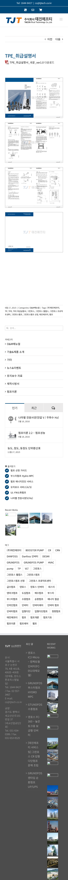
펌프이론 (12, 391)
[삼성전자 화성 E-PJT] (52, 743)
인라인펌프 (12, 605)
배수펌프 (39, 593)
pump (10, 568)
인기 (14, 408)
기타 (9, 360)
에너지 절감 (53, 599)
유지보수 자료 (14, 376)
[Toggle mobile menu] (61, 19)
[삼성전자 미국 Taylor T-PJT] (22, 518)
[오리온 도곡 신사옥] (46, 518)
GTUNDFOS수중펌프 (34, 706)
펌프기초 (47, 617)
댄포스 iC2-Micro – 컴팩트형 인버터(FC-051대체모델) (34, 664)
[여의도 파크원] (52, 826)
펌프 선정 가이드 (19, 470)
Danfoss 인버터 (30, 556)
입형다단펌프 (41, 611)
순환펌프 (39, 599)
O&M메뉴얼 (35, 307)
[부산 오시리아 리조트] (52, 779)
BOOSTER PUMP (35, 550)
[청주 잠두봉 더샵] (52, 814)
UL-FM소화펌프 (18, 492)
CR (49, 550)
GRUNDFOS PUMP (34, 562)
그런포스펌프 (16, 314)
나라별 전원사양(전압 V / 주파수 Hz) (38, 417)
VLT (27, 568)
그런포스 (30, 311)
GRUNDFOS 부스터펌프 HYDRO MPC (34, 690)
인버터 (25, 605)
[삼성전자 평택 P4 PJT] (10, 518)
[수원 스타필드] (52, 767)
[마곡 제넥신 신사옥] (10, 530)
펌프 (51, 314)
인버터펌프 (12, 611)
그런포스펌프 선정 (30, 314)
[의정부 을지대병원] (52, 838)
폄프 (35, 623)
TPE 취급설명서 (19, 311)
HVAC (51, 562)
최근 (34, 408)
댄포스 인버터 (37, 586)
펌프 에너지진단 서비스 (22, 481)
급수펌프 (11, 586)
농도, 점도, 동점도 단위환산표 (24, 448)
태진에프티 (43, 314)
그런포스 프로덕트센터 (40, 580)
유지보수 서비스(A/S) (21, 487)
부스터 (51, 593)
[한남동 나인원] (52, 862)
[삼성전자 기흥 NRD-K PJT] (52, 755)
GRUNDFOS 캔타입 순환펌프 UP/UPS (34, 780)
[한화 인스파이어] (52, 791)
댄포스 (23, 586)
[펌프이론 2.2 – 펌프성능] (12, 433)
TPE (10, 311)
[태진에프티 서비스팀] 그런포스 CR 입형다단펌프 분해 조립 (34, 754)
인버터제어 (38, 605)
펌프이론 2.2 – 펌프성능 (31, 433)
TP (6, 311)
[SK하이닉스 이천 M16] (52, 803)
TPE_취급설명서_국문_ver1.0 (27, 62)
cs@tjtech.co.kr (43, 3)
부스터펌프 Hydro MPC (22, 475)
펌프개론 (34, 617)
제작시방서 (13, 384)
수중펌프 (26, 599)
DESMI (46, 556)
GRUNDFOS (13, 562)
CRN (57, 550)
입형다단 (26, 611)
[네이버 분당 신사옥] (52, 850)
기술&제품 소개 (15, 352)
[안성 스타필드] (52, 874)
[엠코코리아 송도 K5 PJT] (52, 731)
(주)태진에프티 (53, 307)
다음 (57, 39)
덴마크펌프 (12, 593)
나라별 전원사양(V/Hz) (22, 498)
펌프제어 (24, 623)
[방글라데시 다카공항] (34, 518)
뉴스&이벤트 (14, 368)
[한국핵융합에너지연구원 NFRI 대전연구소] (22, 530)
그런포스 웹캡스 (42, 311)
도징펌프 (26, 593)
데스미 (51, 586)
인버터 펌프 (53, 605)
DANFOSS (12, 556)
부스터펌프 (12, 599)
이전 (49, 39)
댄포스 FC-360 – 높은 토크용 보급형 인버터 (34, 726)
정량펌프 (56, 611)
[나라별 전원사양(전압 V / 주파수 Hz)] (12, 418)
